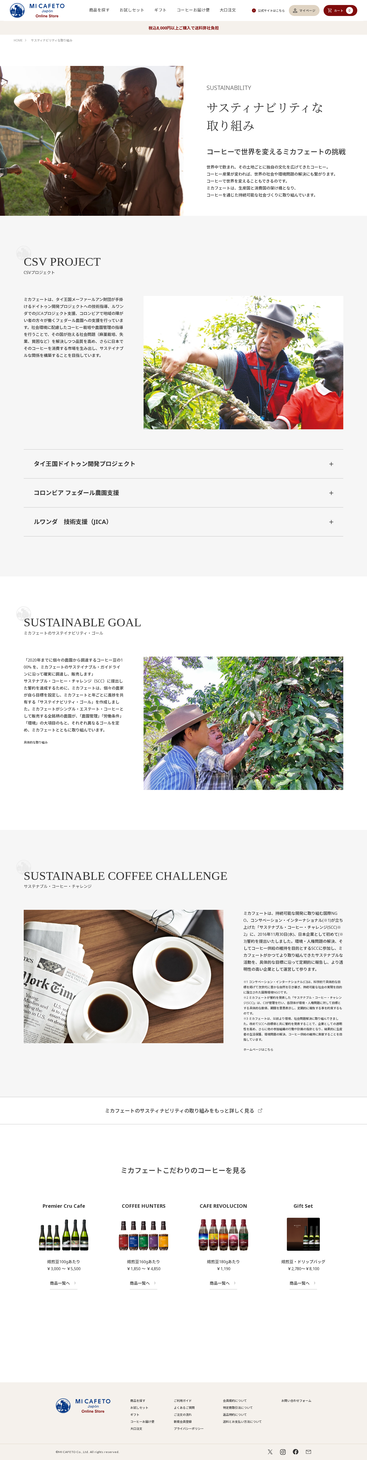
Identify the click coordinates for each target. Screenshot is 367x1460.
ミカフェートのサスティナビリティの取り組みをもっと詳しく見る (179, 1110)
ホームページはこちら (258, 1049)
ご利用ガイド (183, 1401)
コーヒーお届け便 (193, 10)
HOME (18, 40)
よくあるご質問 (184, 1408)
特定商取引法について (238, 1408)
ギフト (160, 10)
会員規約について (235, 1401)
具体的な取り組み (36, 742)
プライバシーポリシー (189, 1429)
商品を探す (99, 10)
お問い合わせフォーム (296, 1401)
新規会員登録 (183, 1422)
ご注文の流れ (183, 1415)
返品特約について (235, 1415)
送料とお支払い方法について (242, 1422)
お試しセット (132, 10)
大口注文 (228, 10)
